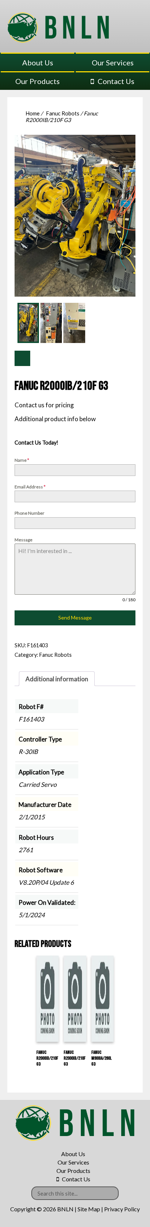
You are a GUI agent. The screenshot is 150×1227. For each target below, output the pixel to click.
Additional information (56, 679)
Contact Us (116, 81)
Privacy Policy (122, 1208)
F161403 (31, 719)
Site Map (89, 1208)
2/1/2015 (32, 817)
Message (23, 539)
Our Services (113, 62)
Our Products (37, 81)
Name (22, 460)
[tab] (57, 678)
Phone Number (29, 513)
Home (32, 113)
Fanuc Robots (62, 113)
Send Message (75, 617)
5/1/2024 (32, 915)
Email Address (30, 486)
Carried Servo (37, 784)
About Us (37, 62)
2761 (26, 850)
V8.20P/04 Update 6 (46, 882)
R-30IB (28, 751)
